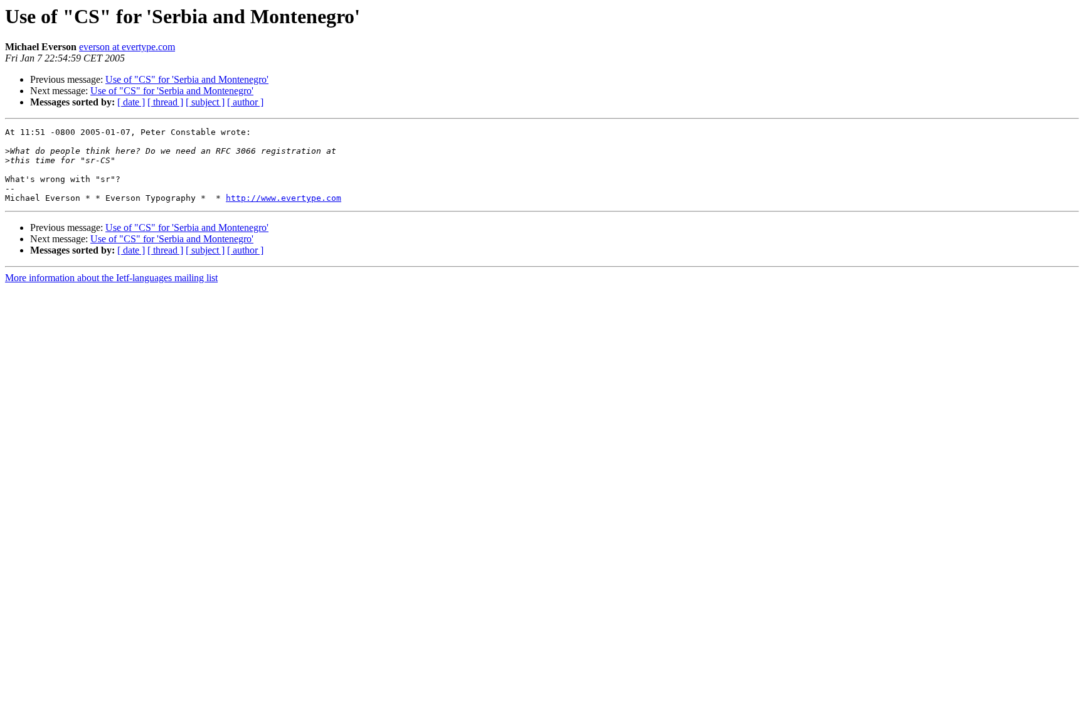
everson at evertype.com (127, 46)
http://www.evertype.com (283, 198)
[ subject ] (205, 102)
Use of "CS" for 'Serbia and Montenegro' (186, 79)
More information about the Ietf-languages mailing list (111, 277)
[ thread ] (165, 102)
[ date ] (131, 102)
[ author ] (245, 102)
